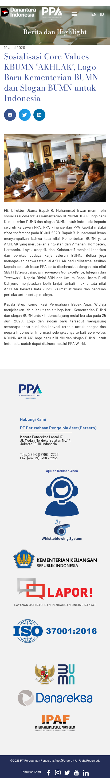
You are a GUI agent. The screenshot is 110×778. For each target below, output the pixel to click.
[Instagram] (57, 772)
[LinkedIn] (85, 772)
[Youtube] (75, 772)
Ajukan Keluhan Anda (62, 471)
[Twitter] (66, 772)
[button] (74, 13)
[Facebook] (47, 772)
